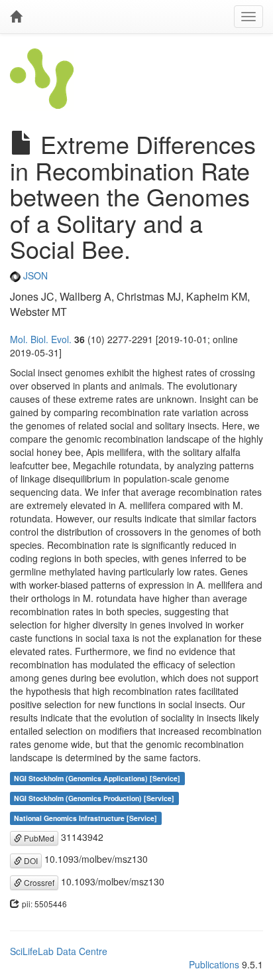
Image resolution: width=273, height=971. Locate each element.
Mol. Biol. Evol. (41, 339)
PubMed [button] (38, 838)
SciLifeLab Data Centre (58, 951)
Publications (214, 964)
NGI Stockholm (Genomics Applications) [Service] (97, 778)
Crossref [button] (38, 882)
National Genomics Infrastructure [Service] (85, 818)
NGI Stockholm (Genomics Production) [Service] (94, 798)
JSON (34, 275)
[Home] (16, 16)
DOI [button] (30, 860)
